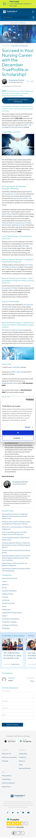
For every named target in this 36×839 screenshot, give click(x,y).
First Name (5, 701)
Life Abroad (6, 600)
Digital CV (5, 584)
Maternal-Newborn (8, 223)
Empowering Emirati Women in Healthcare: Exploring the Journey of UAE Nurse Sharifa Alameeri (16, 545)
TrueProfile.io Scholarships (19, 46)
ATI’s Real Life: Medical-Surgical (12, 330)
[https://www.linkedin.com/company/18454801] (18, 812)
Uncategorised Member (10, 625)
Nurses (4, 606)
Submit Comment (12, 725)
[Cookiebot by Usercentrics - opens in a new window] (26, 400)
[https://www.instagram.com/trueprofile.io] (23, 812)
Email (4, 715)
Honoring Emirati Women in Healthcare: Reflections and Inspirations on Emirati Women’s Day (15, 516)
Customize (16, 438)
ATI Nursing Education (16, 127)
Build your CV (6, 754)
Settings (27, 427)
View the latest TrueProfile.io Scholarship (18, 100)
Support (4, 616)
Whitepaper (6, 628)
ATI (32, 164)
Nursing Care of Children (23, 223)
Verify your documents (9, 757)
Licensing (5, 597)
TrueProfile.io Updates (9, 622)
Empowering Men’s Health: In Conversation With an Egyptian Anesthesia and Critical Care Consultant (16, 558)
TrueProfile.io (16, 367)
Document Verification (9, 591)
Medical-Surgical (20, 225)
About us (22, 761)
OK (18, 432)
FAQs (21, 765)
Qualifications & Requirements (12, 612)
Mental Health (6, 225)
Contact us (22, 757)
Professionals (6, 609)
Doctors (4, 588)
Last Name (5, 708)
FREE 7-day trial (17, 372)
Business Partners (25, 768)
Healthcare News (7, 594)
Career (4, 581)
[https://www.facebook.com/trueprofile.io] (7, 812)
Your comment (6, 691)
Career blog (23, 754)
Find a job (5, 761)
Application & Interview (9, 578)
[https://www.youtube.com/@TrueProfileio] (28, 812)
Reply (32, 681)
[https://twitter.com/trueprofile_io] (13, 812)
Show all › (31, 636)
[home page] (18, 797)
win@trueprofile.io (8, 383)
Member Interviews (8, 603)
